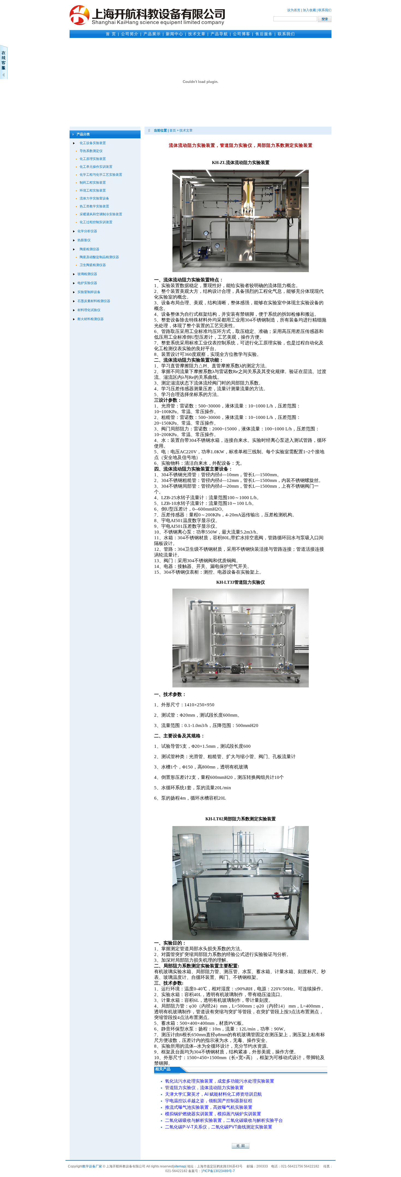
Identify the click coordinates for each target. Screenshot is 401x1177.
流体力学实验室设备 (94, 198)
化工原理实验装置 (93, 159)
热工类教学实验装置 (94, 206)
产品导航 (219, 34)
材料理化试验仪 (88, 310)
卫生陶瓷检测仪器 (93, 265)
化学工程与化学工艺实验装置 (101, 175)
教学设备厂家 (92, 1166)
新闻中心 (174, 34)
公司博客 (241, 34)
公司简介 (130, 34)
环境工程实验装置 (93, 190)
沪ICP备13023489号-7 (218, 1171)
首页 (172, 130)
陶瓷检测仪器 (89, 249)
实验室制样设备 (88, 292)
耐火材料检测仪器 (90, 319)
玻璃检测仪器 (87, 274)
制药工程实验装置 (93, 182)
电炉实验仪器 (87, 283)
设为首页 (293, 10)
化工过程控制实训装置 (96, 222)
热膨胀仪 (84, 240)
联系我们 (324, 10)
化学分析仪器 (87, 231)
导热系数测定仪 (91, 151)
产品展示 (152, 34)
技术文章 (197, 34)
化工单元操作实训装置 (96, 167)
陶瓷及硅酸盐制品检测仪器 (99, 257)
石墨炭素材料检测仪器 (93, 301)
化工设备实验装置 (93, 143)
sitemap (179, 1166)
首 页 (111, 34)
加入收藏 (309, 10)
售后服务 (264, 34)
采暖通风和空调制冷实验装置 (101, 214)
